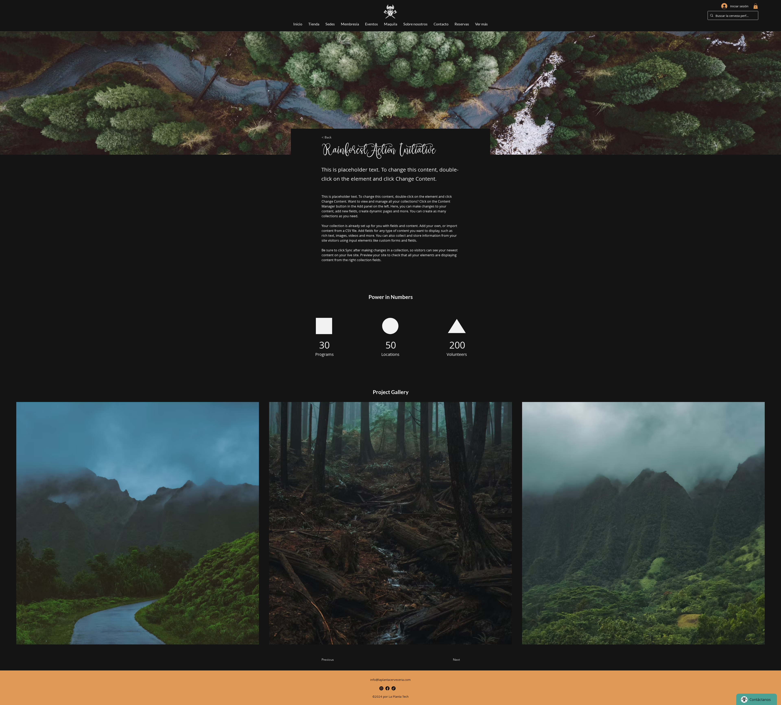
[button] (755, 6)
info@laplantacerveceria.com (390, 680)
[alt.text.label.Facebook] (387, 688)
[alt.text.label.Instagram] (381, 688)
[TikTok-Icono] (394, 688)
